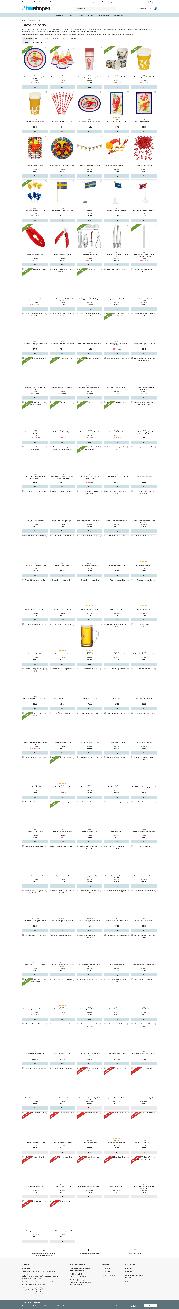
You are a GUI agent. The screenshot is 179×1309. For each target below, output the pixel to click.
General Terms (106, 1272)
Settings (118, 1305)
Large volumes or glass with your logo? (134, 1276)
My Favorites (106, 1268)
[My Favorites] (150, 9)
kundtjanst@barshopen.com (79, 1280)
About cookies (130, 1285)
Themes (80, 15)
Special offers (118, 15)
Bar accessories (103, 15)
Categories (59, 15)
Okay (150, 1305)
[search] (113, 9)
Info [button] (89, 1108)
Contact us (142, 8)
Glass (70, 15)
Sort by (26, 42)
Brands (90, 15)
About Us (128, 1268)
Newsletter (128, 1281)
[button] (35, 87)
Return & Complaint (108, 1275)
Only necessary (134, 1305)
